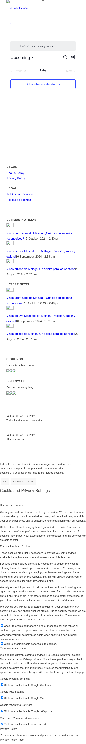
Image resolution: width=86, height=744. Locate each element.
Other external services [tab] (13, 648)
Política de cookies (18, 199)
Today (43, 70)
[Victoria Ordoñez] (35, 8)
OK (5, 481)
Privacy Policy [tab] (8, 729)
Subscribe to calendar (41, 84)
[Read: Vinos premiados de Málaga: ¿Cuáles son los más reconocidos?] (10, 226)
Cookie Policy (15, 173)
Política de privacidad (20, 194)
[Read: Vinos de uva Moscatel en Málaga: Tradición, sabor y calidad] (10, 244)
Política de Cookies (23, 481)
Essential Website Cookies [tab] (15, 546)
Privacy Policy (15, 178)
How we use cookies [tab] (12, 505)
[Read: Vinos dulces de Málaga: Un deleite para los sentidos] (10, 262)
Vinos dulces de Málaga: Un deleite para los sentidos (40, 269)
